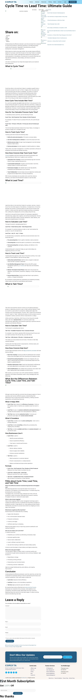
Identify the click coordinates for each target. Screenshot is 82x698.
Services (37, 1)
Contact (60, 1)
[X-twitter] (14, 672)
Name (6, 621)
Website (6, 632)
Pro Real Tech (24, 677)
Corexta (7, 155)
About (54, 1)
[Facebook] (6, 672)
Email (6, 627)
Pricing (50, 1)
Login (65, 1)
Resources (43, 1)
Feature (31, 1)
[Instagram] (11, 672)
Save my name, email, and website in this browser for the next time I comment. (20, 638)
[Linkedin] (9, 672)
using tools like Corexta (30, 587)
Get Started (72, 1)
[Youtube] (16, 672)
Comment (7, 605)
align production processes (30, 350)
